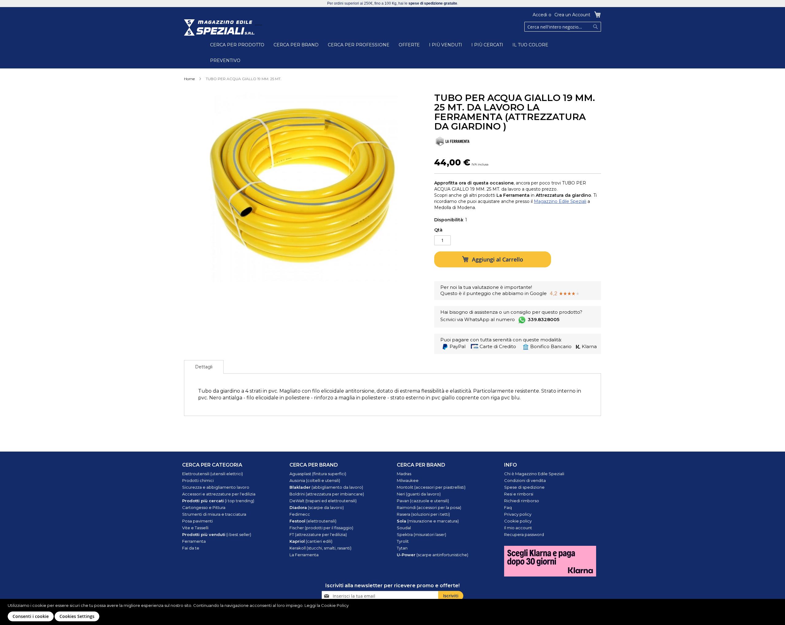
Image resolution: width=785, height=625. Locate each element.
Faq (508, 507)
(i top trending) (218, 500)
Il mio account (518, 527)
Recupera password (524, 534)
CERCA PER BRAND (296, 45)
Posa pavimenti (197, 520)
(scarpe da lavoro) (316, 507)
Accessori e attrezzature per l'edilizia (218, 493)
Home (189, 78)
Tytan (402, 547)
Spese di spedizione (524, 487)
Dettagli (204, 367)
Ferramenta (194, 541)
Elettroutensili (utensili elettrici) (212, 473)
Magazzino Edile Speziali (560, 201)
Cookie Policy (335, 605)
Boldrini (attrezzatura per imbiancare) (326, 493)
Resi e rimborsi (518, 493)
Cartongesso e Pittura (203, 507)
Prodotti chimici (198, 480)
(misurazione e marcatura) (428, 520)
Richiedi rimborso (521, 500)
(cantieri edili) (310, 541)
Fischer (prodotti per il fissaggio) (321, 527)
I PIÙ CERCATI (487, 45)
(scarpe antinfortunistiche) (432, 554)
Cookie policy (518, 520)
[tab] (204, 367)
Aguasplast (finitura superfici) (317, 473)
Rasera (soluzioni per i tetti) (423, 514)
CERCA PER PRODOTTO (237, 45)
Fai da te (190, 547)
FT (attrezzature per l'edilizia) (318, 534)
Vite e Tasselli (195, 527)
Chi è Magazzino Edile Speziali (534, 473)
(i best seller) (216, 534)
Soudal (404, 527)
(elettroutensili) (312, 520)
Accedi (540, 14)
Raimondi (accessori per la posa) (429, 507)
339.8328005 (543, 319)
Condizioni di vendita (525, 480)
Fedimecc (299, 514)
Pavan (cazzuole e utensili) (423, 500)
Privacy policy (517, 514)
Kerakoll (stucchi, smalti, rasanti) (320, 547)
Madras (404, 473)
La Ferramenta (304, 554)
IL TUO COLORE (530, 45)
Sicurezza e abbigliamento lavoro (215, 487)
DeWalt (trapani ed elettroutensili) (323, 500)
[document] (393, 612)
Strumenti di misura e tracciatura (214, 514)
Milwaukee (408, 480)
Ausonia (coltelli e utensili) (314, 480)
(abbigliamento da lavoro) (326, 487)
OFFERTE (409, 45)
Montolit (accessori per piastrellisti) (431, 487)
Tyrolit (403, 541)
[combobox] (562, 27)
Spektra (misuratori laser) (421, 534)
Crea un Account (572, 14)
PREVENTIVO (225, 60)
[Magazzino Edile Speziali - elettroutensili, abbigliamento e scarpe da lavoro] (219, 27)
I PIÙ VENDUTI (445, 45)
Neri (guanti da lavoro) (419, 493)
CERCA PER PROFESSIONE (358, 45)
